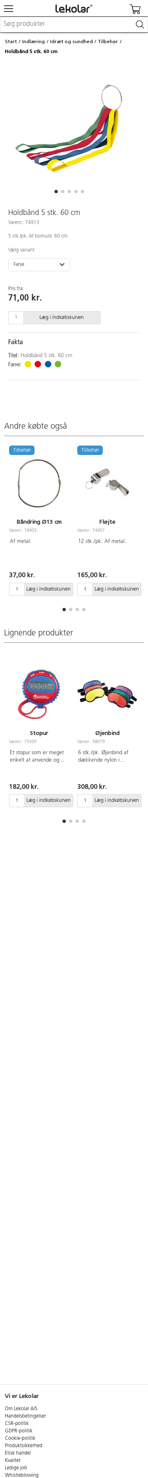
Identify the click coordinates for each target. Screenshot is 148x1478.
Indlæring (33, 41)
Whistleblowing (22, 1475)
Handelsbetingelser (25, 1416)
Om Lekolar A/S (21, 1408)
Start (11, 41)
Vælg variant (21, 250)
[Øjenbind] (107, 694)
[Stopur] (39, 694)
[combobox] (74, 24)
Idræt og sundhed (71, 41)
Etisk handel (18, 1453)
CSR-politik (17, 1423)
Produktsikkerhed (23, 1445)
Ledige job (16, 1468)
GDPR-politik (18, 1431)
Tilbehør (108, 41)
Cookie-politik (20, 1438)
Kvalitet (13, 1460)
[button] (56, 191)
